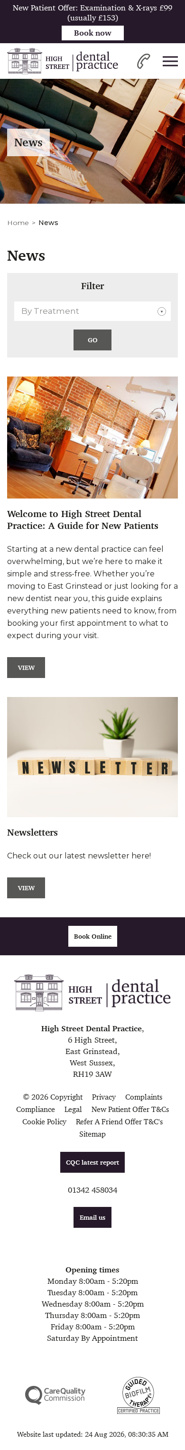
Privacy (104, 1097)
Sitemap (92, 1134)
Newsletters (32, 832)
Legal (73, 1109)
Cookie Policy (44, 1122)
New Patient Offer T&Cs (130, 1109)
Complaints (143, 1097)
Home (18, 222)
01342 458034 (92, 1190)
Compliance (35, 1109)
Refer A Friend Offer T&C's (119, 1122)
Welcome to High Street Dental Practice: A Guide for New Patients (82, 520)
